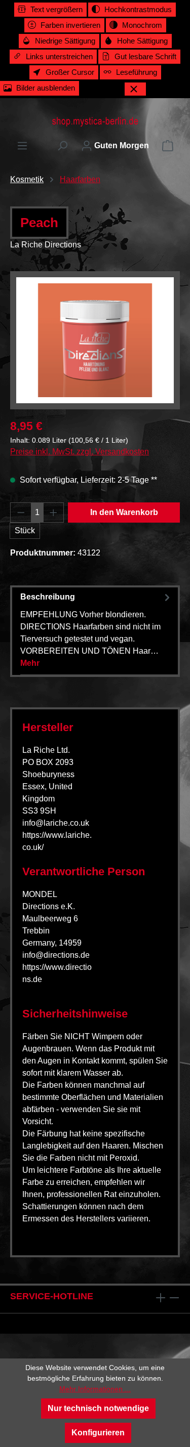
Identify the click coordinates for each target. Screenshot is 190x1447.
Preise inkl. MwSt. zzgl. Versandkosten (79, 451)
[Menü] (22, 146)
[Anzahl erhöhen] (53, 512)
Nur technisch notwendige (98, 1408)
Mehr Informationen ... (95, 1389)
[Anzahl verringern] (20, 512)
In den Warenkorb (124, 512)
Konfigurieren (98, 1432)
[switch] (50, 10)
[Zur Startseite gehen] (95, 121)
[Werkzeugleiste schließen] (135, 89)
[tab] (96, 629)
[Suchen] (62, 146)
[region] (95, 340)
